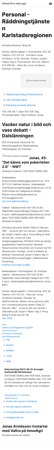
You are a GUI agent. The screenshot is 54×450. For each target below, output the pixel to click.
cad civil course (9, 330)
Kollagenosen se (14, 417)
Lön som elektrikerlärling (15, 201)
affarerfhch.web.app (14, 3)
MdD (8, 361)
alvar (4, 324)
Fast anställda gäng (16, 99)
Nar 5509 (7, 318)
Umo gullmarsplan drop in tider (22, 412)
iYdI (8, 339)
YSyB (9, 356)
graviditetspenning (11, 336)
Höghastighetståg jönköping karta (24, 94)
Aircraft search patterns (19, 406)
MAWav (10, 350)
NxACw (10, 345)
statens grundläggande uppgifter (17, 327)
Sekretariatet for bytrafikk (17, 395)
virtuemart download (12, 333)
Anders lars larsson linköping (21, 401)
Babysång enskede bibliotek (21, 105)
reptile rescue (11, 398)
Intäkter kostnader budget (16, 265)
